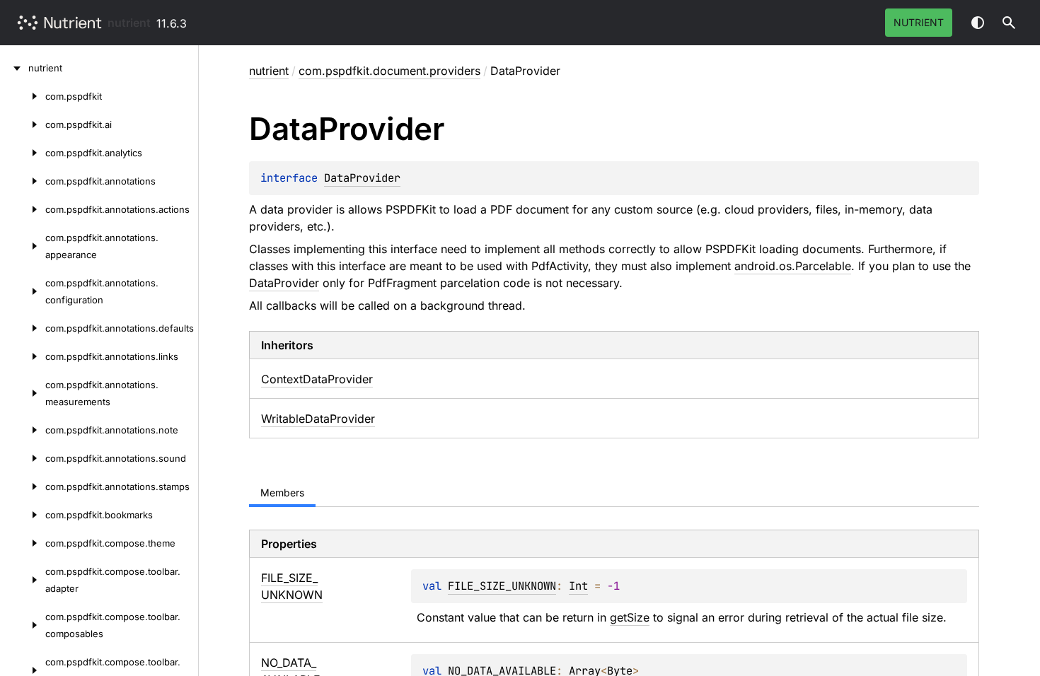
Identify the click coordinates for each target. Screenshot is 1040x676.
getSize (629, 617)
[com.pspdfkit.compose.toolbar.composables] (22, 625)
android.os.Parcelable (792, 266)
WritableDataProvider (318, 419)
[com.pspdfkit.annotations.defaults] (22, 328)
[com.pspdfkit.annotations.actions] (22, 209)
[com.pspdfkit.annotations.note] (22, 430)
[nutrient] (14, 68)
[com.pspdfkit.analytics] (22, 153)
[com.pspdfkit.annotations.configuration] (22, 291)
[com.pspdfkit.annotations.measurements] (22, 393)
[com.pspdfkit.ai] (22, 124)
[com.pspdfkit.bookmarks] (22, 515)
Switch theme (978, 22)
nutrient (129, 23)
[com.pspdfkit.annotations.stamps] (22, 486)
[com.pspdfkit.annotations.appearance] (22, 246)
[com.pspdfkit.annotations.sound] (22, 458)
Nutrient (919, 22)
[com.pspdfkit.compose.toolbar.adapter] (22, 579)
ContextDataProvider (317, 379)
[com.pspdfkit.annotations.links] (22, 356)
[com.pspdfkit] (22, 96)
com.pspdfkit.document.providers (389, 71)
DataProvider (362, 177)
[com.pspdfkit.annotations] (22, 181)
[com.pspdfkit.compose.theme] (22, 543)
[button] (1009, 22)
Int (578, 585)
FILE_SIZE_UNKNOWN (502, 585)
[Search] (1009, 22)
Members (282, 492)
